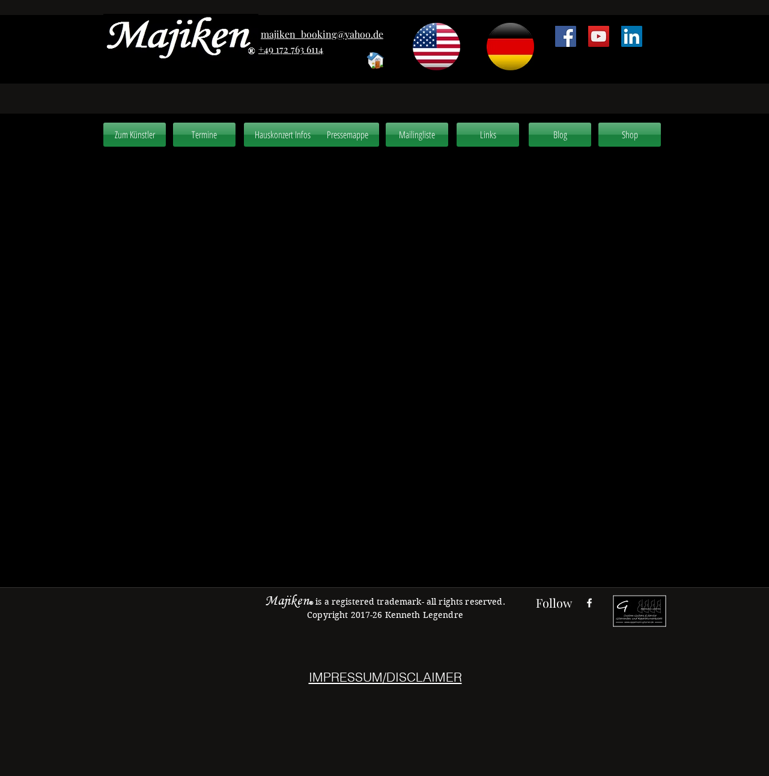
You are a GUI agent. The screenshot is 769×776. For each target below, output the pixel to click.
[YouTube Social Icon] (598, 36)
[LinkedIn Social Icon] (631, 36)
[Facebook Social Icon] (565, 36)
